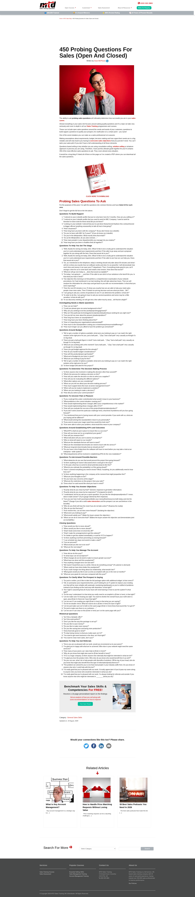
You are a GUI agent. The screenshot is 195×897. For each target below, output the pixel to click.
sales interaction (93, 501)
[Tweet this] (86, 743)
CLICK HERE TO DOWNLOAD (97, 196)
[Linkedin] (101, 743)
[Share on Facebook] (93, 743)
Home (60, 18)
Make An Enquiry (144, 8)
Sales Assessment (104, 8)
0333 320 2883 (105, 878)
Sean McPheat (99, 61)
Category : (63, 717)
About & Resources (124, 8)
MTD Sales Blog (68, 18)
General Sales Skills (74, 717)
